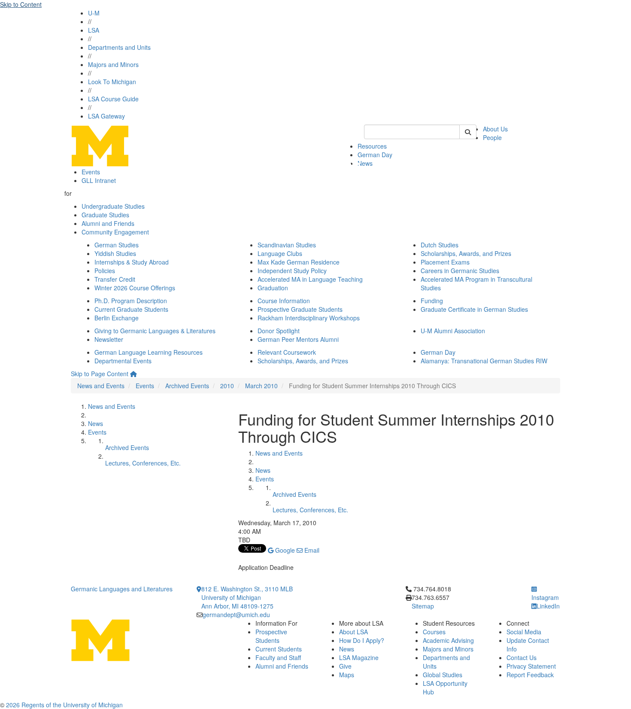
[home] (133, 373)
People (492, 137)
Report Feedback (530, 674)
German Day (375, 154)
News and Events (100, 385)
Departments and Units (119, 47)
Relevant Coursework (287, 352)
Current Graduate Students (131, 309)
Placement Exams (445, 262)
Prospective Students (271, 636)
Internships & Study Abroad (131, 262)
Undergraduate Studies (113, 206)
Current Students (278, 649)
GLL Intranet (99, 180)
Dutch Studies (439, 244)
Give (345, 666)
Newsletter (108, 339)
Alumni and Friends (108, 223)
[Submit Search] (467, 132)
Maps (346, 674)
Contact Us (522, 657)
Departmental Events (123, 360)
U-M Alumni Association (453, 330)
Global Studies (442, 674)
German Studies (116, 244)
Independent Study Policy (292, 270)
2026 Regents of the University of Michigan (64, 704)
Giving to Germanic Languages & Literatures (154, 330)
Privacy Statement (531, 666)
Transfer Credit (114, 279)
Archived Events (187, 385)
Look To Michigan (112, 81)
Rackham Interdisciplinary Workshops (309, 317)
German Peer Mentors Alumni (298, 339)
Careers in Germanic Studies (460, 270)
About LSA (353, 631)
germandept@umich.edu (236, 614)
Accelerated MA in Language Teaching (310, 279)
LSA (93, 30)
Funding (432, 300)
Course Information (284, 300)
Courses (434, 631)
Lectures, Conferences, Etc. (143, 463)
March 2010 (261, 385)
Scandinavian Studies (287, 244)
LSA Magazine (359, 657)
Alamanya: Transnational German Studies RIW (484, 360)
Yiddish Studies (115, 253)
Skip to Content (21, 4)
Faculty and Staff (278, 657)
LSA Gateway (106, 116)
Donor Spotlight (279, 330)
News (365, 163)
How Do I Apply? (361, 640)
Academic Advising (448, 640)
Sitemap (423, 606)
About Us (495, 129)
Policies (104, 270)
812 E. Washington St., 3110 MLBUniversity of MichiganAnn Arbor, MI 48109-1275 (247, 597)
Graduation (273, 287)
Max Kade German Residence (299, 262)
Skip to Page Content (99, 373)
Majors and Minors (113, 64)
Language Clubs (280, 253)
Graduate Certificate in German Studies (474, 309)
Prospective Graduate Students (300, 309)
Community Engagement (115, 232)
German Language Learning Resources (148, 352)
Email (311, 550)
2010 (227, 385)
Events (91, 171)
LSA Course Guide (113, 98)
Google (284, 550)
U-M (94, 13)
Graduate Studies (105, 214)
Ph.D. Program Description (130, 300)
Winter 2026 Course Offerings (134, 287)
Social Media (524, 631)
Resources (372, 146)
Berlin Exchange (116, 317)
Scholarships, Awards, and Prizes (466, 253)
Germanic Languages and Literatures (122, 588)
